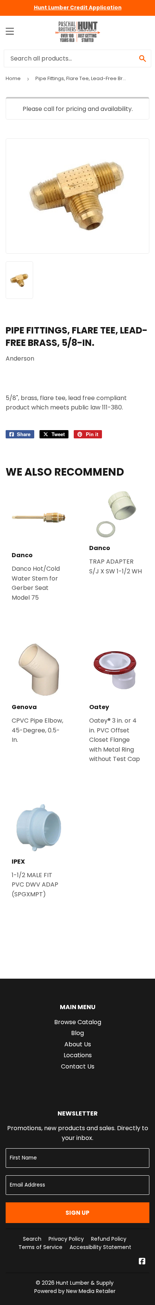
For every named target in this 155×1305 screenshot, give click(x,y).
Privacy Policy (66, 1239)
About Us (77, 1044)
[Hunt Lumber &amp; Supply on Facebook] (142, 1262)
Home (13, 78)
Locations (78, 1055)
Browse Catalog (77, 1022)
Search (32, 1239)
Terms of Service (40, 1247)
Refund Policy (108, 1239)
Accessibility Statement (100, 1247)
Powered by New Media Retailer (74, 1291)
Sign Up (77, 1213)
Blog (77, 1033)
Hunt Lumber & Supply (85, 1283)
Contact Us (77, 1066)
